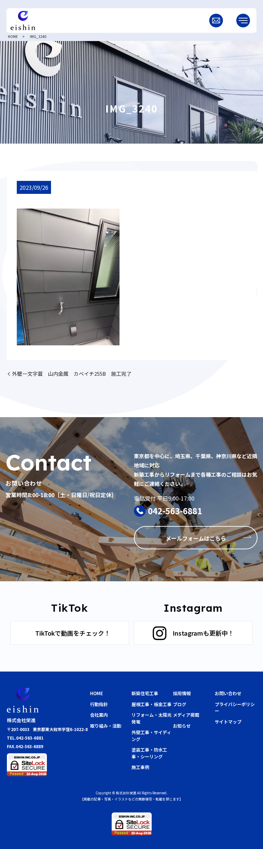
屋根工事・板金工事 (152, 704)
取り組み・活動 (105, 725)
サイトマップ (228, 721)
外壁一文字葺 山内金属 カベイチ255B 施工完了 (72, 373)
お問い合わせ (228, 693)
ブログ (179, 704)
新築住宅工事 (145, 693)
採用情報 (182, 693)
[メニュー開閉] (243, 20)
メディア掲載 (186, 715)
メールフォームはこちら (196, 538)
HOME (13, 36)
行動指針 (99, 704)
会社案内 (99, 715)
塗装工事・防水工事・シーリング (149, 753)
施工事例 (140, 767)
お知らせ (182, 725)
